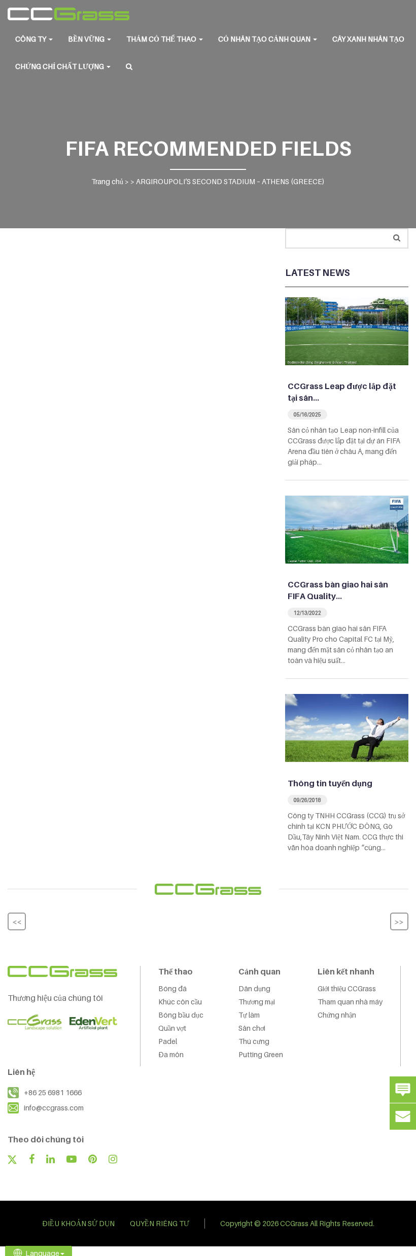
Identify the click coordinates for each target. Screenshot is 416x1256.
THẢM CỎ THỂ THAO (162, 38)
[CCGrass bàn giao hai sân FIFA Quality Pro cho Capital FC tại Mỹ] (346, 528)
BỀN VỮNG (87, 38)
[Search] (396, 237)
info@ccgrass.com (54, 1107)
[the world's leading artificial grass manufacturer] (68, 14)
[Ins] (113, 1160)
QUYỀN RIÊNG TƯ (159, 1223)
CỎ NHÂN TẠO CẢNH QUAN (265, 38)
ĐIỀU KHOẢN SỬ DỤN (78, 1223)
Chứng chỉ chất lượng (60, 66)
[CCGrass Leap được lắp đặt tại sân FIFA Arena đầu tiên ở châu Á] (346, 330)
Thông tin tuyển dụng (330, 783)
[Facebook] (31, 1160)
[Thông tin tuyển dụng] (346, 726)
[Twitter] (12, 1161)
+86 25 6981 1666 (53, 1092)
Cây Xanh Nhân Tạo (368, 38)
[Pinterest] (92, 1160)
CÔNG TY (31, 38)
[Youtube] (71, 1160)
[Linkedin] (50, 1160)
